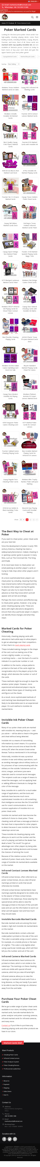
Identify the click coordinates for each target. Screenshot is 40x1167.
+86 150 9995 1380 (10, 1116)
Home (4, 23)
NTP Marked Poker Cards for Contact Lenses (29, 424)
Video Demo (7, 1091)
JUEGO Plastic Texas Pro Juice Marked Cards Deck (29, 339)
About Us (6, 1081)
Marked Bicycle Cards (28, 57)
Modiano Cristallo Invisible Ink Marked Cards (10, 116)
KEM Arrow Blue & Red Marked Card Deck (10, 172)
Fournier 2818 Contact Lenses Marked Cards (30, 115)
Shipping (6, 1088)
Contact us (6, 1025)
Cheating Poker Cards (11, 1055)
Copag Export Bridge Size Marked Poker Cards (10, 254)
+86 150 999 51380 (21, 7)
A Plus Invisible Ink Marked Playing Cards (29, 172)
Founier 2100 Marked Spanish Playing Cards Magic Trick (29, 254)
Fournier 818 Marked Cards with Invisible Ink (29, 143)
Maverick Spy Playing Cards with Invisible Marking (29, 510)
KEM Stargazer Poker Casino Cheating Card (10, 423)
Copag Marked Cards (10, 57)
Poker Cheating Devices (11, 1065)
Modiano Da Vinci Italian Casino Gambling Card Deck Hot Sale (10, 368)
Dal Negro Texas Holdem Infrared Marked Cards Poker (29, 225)
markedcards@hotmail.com (20, 5)
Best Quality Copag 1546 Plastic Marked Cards (10, 144)
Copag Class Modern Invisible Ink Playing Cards (10, 396)
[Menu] (36, 17)
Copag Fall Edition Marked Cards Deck (10, 224)
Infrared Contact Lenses (11, 1058)
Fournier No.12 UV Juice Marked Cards (10, 198)
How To (6, 1095)
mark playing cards (22, 645)
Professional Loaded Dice (12, 1069)
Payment (6, 1084)
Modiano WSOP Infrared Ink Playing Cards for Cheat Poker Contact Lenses (10, 309)
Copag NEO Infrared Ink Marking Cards (29, 88)
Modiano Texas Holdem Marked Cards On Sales (10, 88)
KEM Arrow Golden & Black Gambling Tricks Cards (10, 510)
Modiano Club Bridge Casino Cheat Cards (29, 281)
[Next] (37, 519)
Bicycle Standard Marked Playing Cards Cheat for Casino (29, 368)
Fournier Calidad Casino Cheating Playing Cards (10, 452)
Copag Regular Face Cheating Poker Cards (10, 480)
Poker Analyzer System (11, 1062)
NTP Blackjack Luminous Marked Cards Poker (10, 281)
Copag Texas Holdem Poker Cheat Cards (29, 198)
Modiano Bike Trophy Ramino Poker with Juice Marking (29, 481)
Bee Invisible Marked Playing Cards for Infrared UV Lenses (29, 453)
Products (11, 23)
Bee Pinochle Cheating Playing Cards (10, 338)
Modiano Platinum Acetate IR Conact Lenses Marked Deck (29, 396)
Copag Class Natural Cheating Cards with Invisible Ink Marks (29, 308)
